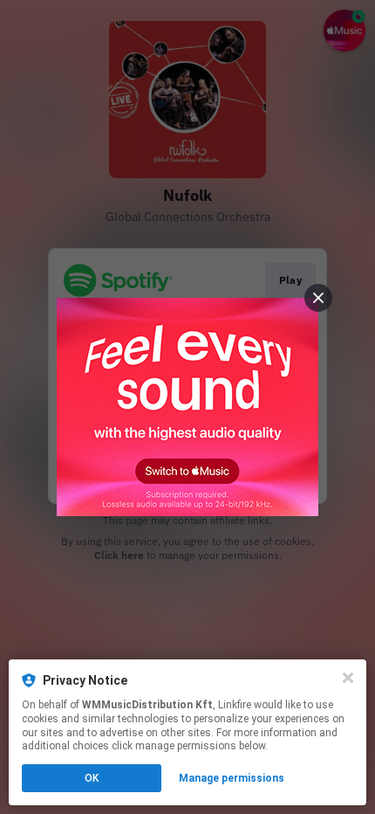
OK (92, 778)
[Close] (348, 678)
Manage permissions (231, 778)
